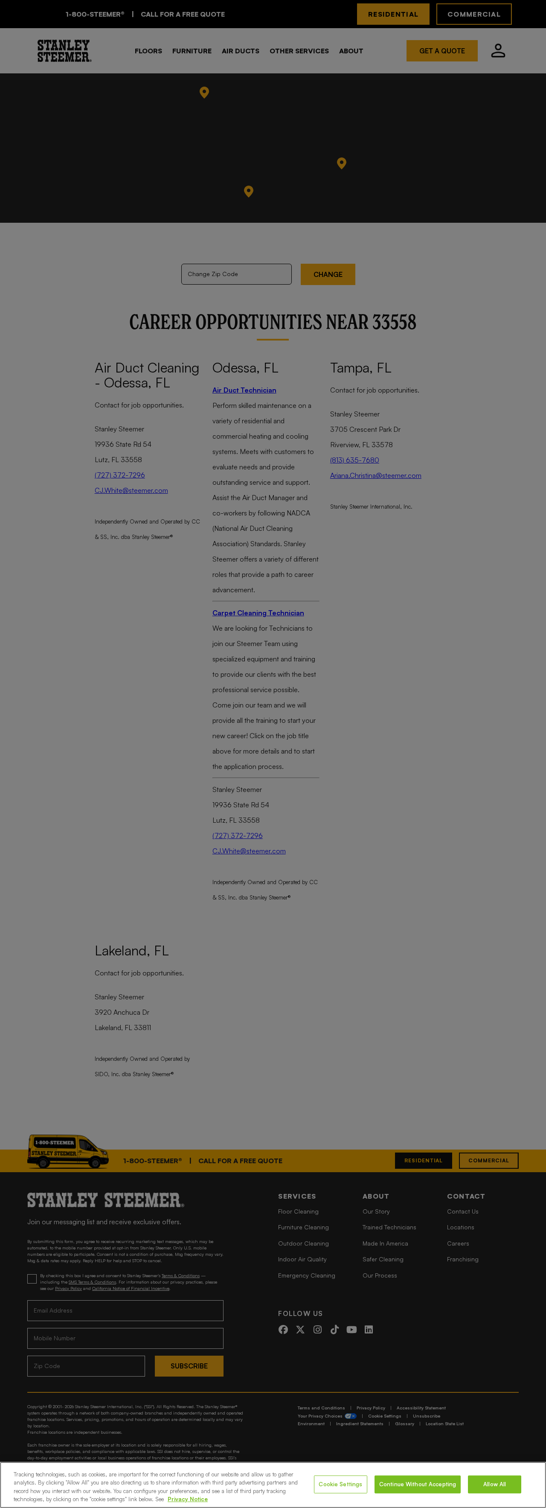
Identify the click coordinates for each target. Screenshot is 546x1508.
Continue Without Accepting (417, 1484)
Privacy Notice (188, 1499)
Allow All (494, 1484)
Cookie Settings (340, 1484)
